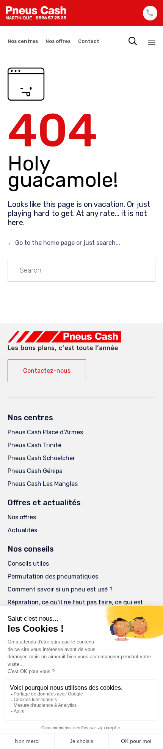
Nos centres (23, 41)
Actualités (22, 530)
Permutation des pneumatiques (53, 576)
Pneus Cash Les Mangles (43, 483)
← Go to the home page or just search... (64, 242)
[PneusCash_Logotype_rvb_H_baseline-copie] (64, 349)
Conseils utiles (28, 563)
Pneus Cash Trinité (34, 445)
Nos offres (58, 41)
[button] (47, 371)
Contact (88, 41)
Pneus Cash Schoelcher (41, 458)
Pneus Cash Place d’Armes (45, 432)
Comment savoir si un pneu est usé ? (60, 589)
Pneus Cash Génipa (35, 471)
